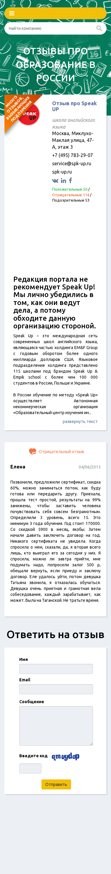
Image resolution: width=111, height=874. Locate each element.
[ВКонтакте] (56, 180)
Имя (23, 659)
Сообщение (31, 701)
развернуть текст (80, 421)
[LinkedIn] (64, 180)
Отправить (56, 784)
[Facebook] (71, 180)
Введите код (33, 755)
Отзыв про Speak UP (74, 106)
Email (24, 679)
